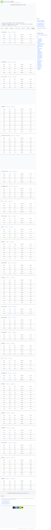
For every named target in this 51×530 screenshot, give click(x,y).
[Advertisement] (18, 14)
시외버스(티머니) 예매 (40, 24)
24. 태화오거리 (39, 66)
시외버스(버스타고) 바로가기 (6, 503)
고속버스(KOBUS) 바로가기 (5, 500)
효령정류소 (28, 28)
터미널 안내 (9, 32)
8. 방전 (38, 47)
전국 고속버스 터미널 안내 (40, 20)
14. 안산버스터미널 (39, 54)
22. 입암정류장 (39, 64)
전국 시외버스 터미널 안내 (40, 21)
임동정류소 (6, 28)
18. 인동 (38, 59)
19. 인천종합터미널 (39, 60)
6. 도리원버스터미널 (40, 44)
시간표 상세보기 (14, 32)
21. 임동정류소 (39, 63)
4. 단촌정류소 (39, 42)
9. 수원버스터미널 (39, 48)
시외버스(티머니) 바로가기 (5, 502)
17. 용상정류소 (39, 58)
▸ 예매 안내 (38, 69)
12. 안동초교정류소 (39, 52)
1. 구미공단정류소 (39, 38)
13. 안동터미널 (39, 53)
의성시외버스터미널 (4, 22)
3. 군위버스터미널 (39, 41)
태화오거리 (23, 28)
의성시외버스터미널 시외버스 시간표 (42, 34)
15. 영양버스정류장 (39, 55)
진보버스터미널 (17, 28)
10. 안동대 (38, 49)
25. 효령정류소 (39, 68)
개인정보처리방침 (31, 528)
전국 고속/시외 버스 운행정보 (8, 1)
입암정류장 (11, 28)
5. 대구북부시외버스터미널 (40, 43)
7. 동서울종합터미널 (40, 46)
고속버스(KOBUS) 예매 (40, 23)
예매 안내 (33, 28)
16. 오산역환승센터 (39, 57)
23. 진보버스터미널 (39, 65)
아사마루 (27, 528)
